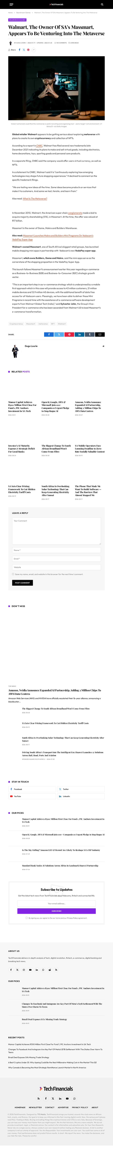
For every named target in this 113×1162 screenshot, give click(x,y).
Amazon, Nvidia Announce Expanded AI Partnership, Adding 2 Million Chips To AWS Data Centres (88, 406)
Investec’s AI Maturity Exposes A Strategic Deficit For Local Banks (21, 448)
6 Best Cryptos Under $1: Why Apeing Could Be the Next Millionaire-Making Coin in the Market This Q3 (52, 1062)
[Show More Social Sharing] (33, 50)
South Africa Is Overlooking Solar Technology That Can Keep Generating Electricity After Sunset (55, 491)
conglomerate (75, 212)
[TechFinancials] (56, 4)
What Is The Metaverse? (35, 198)
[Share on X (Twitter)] (24, 50)
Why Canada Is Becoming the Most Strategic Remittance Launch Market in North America (47, 1067)
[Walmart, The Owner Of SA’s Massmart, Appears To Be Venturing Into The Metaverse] (56, 119)
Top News (12, 686)
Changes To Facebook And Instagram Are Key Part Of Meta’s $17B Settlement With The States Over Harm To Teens (62, 1005)
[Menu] (11, 4)
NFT (53, 324)
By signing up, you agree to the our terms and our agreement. (57, 918)
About (95, 1107)
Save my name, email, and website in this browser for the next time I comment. (49, 574)
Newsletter (35, 1107)
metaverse (43, 324)
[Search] (101, 4)
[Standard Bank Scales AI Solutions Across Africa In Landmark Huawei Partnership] (14, 869)
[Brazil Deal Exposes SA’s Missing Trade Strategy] (13, 1023)
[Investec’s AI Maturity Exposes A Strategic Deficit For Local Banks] (23, 431)
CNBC (39, 145)
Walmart (62, 324)
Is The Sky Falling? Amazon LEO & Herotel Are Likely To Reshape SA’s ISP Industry (61, 850)
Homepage (20, 1107)
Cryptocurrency (16, 324)
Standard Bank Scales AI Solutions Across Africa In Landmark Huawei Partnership (60, 865)
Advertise (63, 1107)
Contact (49, 1107)
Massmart (30, 324)
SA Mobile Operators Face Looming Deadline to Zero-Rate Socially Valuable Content (90, 448)
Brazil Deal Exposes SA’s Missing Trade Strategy (44, 1019)
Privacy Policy (72, 918)
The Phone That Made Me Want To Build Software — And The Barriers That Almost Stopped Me (88, 491)
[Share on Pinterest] (28, 50)
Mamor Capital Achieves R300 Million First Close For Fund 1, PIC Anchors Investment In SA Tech (22, 406)
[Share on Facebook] (19, 50)
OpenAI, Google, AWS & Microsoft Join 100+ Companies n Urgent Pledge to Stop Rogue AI (55, 406)
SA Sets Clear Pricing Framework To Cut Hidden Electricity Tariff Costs (21, 489)
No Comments (62, 43)
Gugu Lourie (21, 43)
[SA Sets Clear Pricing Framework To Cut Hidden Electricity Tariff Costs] (23, 471)
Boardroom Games (17, 20)
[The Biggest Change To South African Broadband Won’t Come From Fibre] (56, 431)
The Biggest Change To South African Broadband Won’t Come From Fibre (56, 448)
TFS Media (41, 1114)
